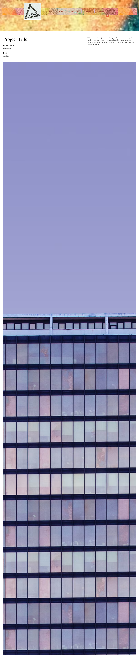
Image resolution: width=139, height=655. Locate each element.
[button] (107, 15)
